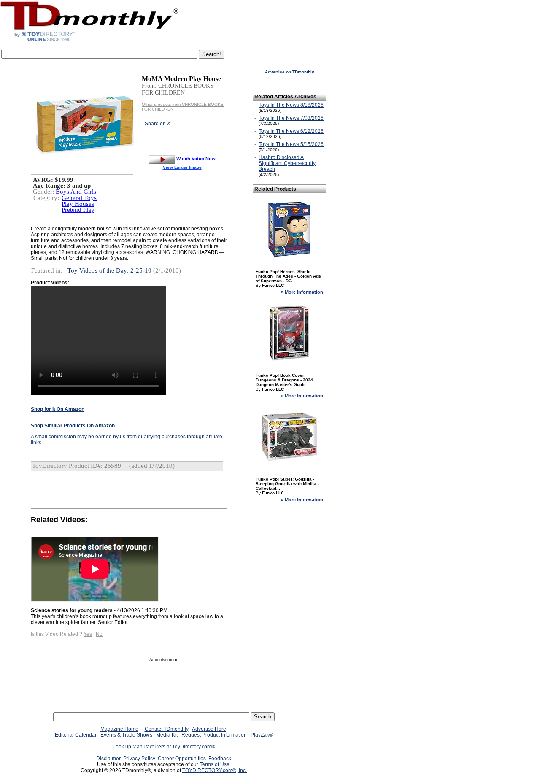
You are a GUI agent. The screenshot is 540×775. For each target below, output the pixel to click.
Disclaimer (108, 758)
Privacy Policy (139, 758)
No (99, 634)
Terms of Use (215, 764)
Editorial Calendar (76, 735)
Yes (88, 634)
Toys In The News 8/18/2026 (291, 105)
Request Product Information (214, 735)
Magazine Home (119, 729)
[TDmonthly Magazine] (89, 41)
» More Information (302, 291)
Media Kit (167, 735)
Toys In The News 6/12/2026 (291, 131)
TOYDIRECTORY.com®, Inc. (214, 770)
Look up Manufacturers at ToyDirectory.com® (164, 747)
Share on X (157, 124)
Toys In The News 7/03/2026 (291, 118)
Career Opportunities (182, 758)
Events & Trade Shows (126, 735)
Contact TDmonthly (167, 729)
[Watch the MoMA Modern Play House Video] (162, 158)
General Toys (79, 197)
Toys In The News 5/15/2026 (291, 144)
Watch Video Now (196, 158)
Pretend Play (78, 209)
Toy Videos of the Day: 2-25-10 (109, 270)
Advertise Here (209, 729)
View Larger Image (182, 167)
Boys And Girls (76, 191)
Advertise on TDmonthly (289, 72)
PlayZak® (262, 735)
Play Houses (78, 203)
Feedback (219, 758)
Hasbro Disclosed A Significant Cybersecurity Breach (287, 163)
